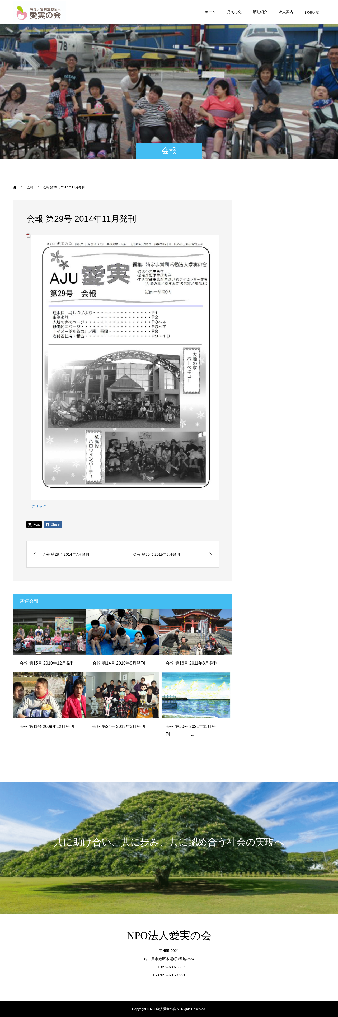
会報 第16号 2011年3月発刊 (192, 663)
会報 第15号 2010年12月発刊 (47, 663)
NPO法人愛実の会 (169, 935)
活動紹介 (260, 12)
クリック (38, 506)
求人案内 (286, 12)
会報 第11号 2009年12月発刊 (47, 726)
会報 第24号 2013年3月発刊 (118, 726)
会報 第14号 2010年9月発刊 (118, 663)
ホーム (210, 12)
